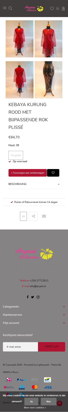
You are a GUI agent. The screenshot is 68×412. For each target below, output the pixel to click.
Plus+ (15, 372)
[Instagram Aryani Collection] (38, 297)
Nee (48, 401)
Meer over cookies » (35, 407)
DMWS (6, 372)
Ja (31, 401)
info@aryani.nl (38, 286)
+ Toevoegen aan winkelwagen (27, 172)
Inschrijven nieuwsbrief (18, 335)
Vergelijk (16, 155)
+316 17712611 (39, 280)
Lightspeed (43, 364)
